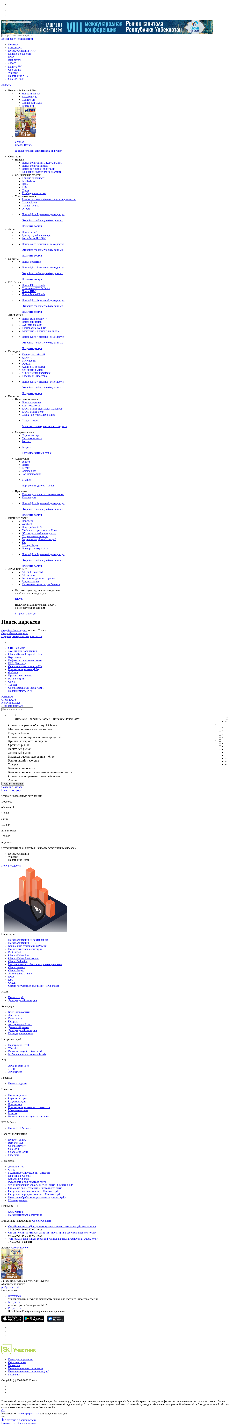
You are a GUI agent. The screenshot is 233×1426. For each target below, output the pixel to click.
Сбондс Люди (16, 78)
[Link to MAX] (10, 1339)
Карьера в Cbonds (18, 1178)
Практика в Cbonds (19, 1175)
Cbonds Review (17, 1145)
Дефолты (27, 357)
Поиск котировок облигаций (38, 168)
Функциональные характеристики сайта (31, 1184)
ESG (24, 187)
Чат (24, 542)
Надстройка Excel (18, 1045)
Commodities (29, 470)
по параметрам (20, 636)
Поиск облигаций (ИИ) (21, 50)
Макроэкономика (32, 438)
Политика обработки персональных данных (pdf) (36, 1197)
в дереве (6, 636)
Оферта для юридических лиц (25, 1194)
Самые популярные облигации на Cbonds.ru (34, 985)
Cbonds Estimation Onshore (23, 958)
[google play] (34, 1320)
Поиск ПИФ (29, 291)
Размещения (29, 360)
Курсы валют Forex (33, 411)
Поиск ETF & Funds (33, 285)
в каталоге (36, 636)
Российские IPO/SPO (34, 238)
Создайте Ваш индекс (14, 630)
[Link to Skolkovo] (18, 1353)
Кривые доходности (20, 53)
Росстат (26, 441)
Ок (3, 1410)
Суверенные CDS (32, 324)
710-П (11, 1068)
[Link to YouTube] (10, 1331)
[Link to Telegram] (10, 1327)
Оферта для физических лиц (24, 1191)
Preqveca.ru (14, 1308)
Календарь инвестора (34, 375)
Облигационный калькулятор (39, 533)
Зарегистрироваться (21, 38)
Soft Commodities (31, 473)
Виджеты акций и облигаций (39, 539)
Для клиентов (16, 1166)
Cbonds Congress (41, 1220)
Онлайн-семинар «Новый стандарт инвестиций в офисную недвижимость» (52, 1232)
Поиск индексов (31, 402)
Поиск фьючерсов (34, 318)
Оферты (26, 363)
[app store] (12, 1320)
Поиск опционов (32, 321)
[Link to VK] (10, 1335)
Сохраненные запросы (35, 536)
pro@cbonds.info (10, 1287)
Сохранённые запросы (14, 633)
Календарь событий (33, 354)
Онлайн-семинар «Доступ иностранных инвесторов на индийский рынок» (52, 1226)
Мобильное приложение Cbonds (40, 530)
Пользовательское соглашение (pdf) (28, 1371)
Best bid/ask (14, 59)
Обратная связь (17, 1362)
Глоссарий (28, 105)
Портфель (14, 44)
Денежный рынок (32, 369)
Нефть (25, 464)
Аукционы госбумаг (33, 366)
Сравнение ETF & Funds (36, 288)
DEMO (19, 598)
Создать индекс (17, 1101)
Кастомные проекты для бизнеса (41, 584)
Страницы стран (31, 435)
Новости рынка (31, 93)
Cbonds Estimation (18, 955)
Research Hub (29, 96)
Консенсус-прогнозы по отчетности (43, 494)
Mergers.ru (14, 1302)
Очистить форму (11, 790)
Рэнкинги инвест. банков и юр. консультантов (49, 199)
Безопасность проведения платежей (29, 1172)
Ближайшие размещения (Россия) (41, 171)
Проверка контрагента (35, 548)
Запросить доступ (25, 613)
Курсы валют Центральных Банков (42, 408)
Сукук (25, 190)
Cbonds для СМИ (32, 102)
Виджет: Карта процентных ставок (28, 1116)
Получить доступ (11, 865)
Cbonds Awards (30, 205)
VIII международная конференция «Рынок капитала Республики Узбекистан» (53, 1238)
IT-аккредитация (17, 1200)
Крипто (14, 66)
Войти (5, 38)
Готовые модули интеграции (38, 578)
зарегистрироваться (27, 1413)
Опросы (26, 208)
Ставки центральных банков (38, 414)
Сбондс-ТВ (14, 69)
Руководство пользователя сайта (27, 1181)
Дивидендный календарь (36, 235)
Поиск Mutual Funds (33, 294)
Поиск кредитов (31, 261)
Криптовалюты (31, 405)
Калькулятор (15, 1211)
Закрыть (6, 84)
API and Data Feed (32, 572)
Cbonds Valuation (17, 961)
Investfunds (14, 1295)
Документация (30, 581)
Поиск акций (29, 232)
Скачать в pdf (65, 1184)
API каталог (29, 575)
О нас (11, 1169)
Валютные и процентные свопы (40, 331)
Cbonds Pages (29, 202)
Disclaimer (14, 1374)
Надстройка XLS (18, 75)
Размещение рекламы (20, 1359)
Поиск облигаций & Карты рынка (42, 162)
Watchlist (13, 72)
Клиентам (14, 1365)
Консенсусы (15, 47)
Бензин (26, 467)
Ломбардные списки (34, 193)
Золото (12, 62)
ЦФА (11, 56)
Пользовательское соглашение (25, 1368)
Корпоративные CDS (34, 327)
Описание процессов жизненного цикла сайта (35, 1188)
